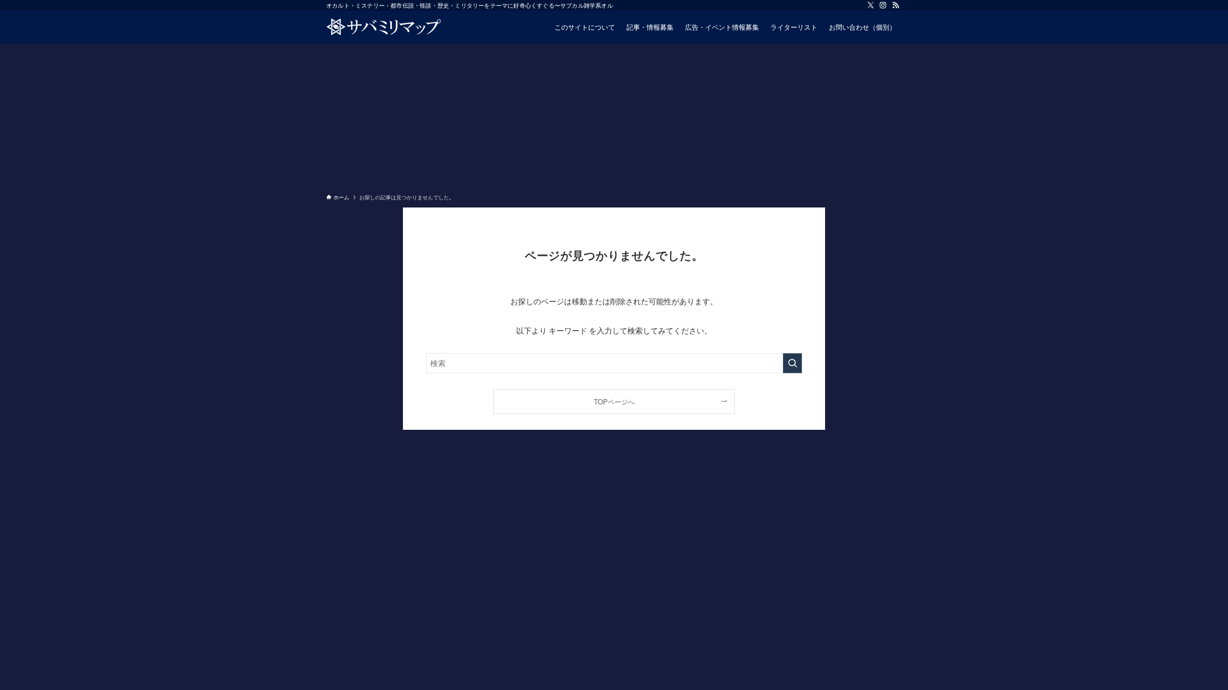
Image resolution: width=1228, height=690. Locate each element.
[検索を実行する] (792, 363)
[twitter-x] (870, 5)
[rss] (895, 5)
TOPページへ (614, 401)
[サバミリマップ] (383, 26)
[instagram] (883, 5)
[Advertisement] (614, 115)
